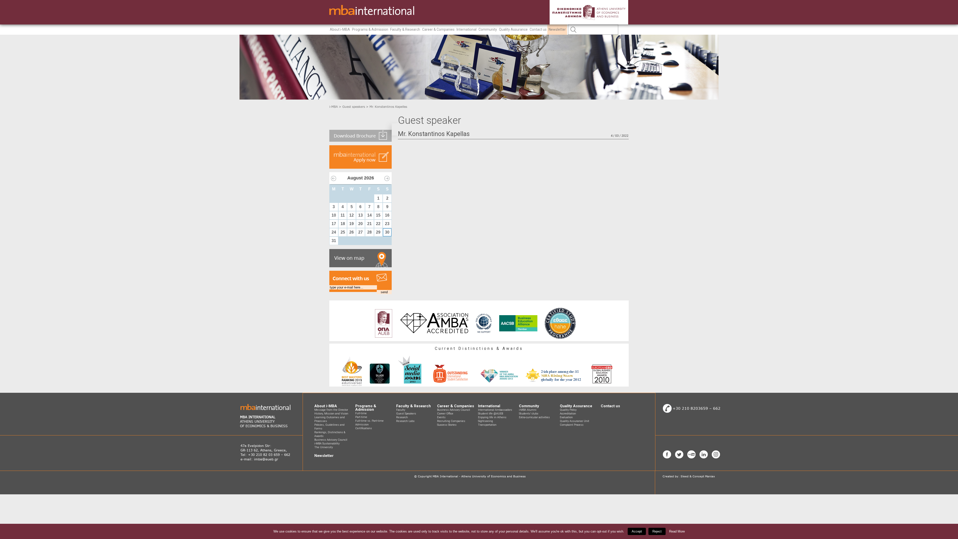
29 (378, 232)
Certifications (363, 428)
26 (351, 232)
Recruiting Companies (451, 421)
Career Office (445, 413)
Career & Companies (438, 29)
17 (334, 224)
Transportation (487, 424)
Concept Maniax (704, 476)
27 (360, 232)
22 (378, 224)
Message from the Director (331, 409)
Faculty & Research (405, 29)
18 (343, 224)
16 (387, 215)
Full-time (361, 413)
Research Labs (405, 421)
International (467, 29)
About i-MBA (340, 29)
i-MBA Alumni (527, 409)
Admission (362, 424)
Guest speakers (353, 107)
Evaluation (566, 417)
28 (369, 232)
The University (323, 447)
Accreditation (568, 413)
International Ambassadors (495, 409)
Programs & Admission (370, 29)
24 (334, 232)
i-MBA (333, 107)
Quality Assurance (513, 29)
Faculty (400, 409)
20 (360, 224)
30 (387, 232)
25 (343, 232)
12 (351, 215)
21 (369, 224)
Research (402, 417)
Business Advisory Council (330, 439)
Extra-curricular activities (534, 417)
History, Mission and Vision (331, 413)
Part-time (361, 417)
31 (334, 241)
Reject (657, 531)
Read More (677, 531)
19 (351, 224)
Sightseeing (485, 421)
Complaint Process (572, 424)
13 (360, 215)
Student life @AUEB (490, 413)
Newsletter (557, 29)
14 (369, 215)
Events (441, 417)
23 (387, 224)
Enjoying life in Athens (492, 417)
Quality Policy (568, 409)
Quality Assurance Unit (574, 421)
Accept (637, 531)
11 (343, 215)
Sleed (685, 476)
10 (334, 215)
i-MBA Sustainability (327, 443)
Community (488, 29)
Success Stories (447, 424)
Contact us (538, 29)
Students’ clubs (528, 413)
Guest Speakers (406, 413)
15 (378, 215)
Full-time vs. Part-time (369, 420)
